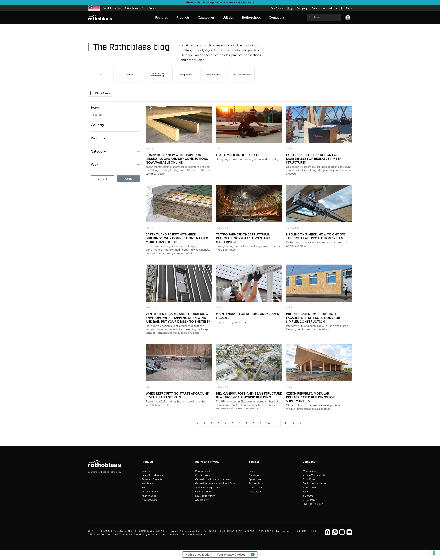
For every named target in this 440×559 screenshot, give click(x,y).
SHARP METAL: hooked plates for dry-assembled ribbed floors (220, 2)
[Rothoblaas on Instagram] (342, 532)
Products (183, 17)
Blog (290, 8)
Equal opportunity (205, 495)
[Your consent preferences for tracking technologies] (434, 553)
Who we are (309, 471)
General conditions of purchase (212, 479)
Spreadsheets (256, 479)
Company (302, 8)
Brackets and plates (152, 475)
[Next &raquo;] (300, 423)
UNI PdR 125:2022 (312, 504)
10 (268, 423)
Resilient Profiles (151, 491)
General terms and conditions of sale (215, 483)
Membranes (148, 483)
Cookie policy (202, 475)
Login (252, 471)
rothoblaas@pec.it (195, 534)
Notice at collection (198, 554)
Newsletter (255, 491)
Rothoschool (256, 483)
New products (149, 500)
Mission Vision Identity (314, 475)
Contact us (277, 17)
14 (293, 423)
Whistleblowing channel (208, 487)
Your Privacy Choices (231, 554)
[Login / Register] (348, 17)
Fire (144, 487)
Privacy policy (202, 471)
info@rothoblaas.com (153, 534)
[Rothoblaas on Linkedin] (335, 532)
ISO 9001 (307, 495)
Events (315, 8)
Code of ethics (203, 491)
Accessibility (201, 500)
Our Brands (277, 8)
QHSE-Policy (309, 500)
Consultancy (255, 487)
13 (284, 423)
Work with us (330, 8)
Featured (161, 17)
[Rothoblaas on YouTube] (349, 532)
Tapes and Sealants (152, 479)
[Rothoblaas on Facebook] (327, 532)
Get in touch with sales (315, 483)
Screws (146, 471)
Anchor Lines (149, 495)
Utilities (228, 17)
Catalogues (255, 475)
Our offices (308, 479)
